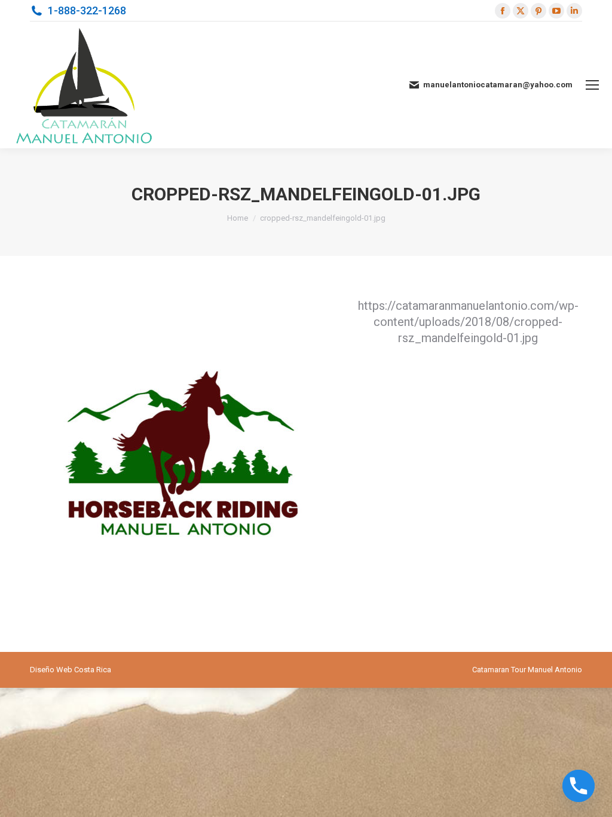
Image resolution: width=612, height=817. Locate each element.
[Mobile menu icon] (592, 85)
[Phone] (578, 786)
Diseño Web (51, 669)
